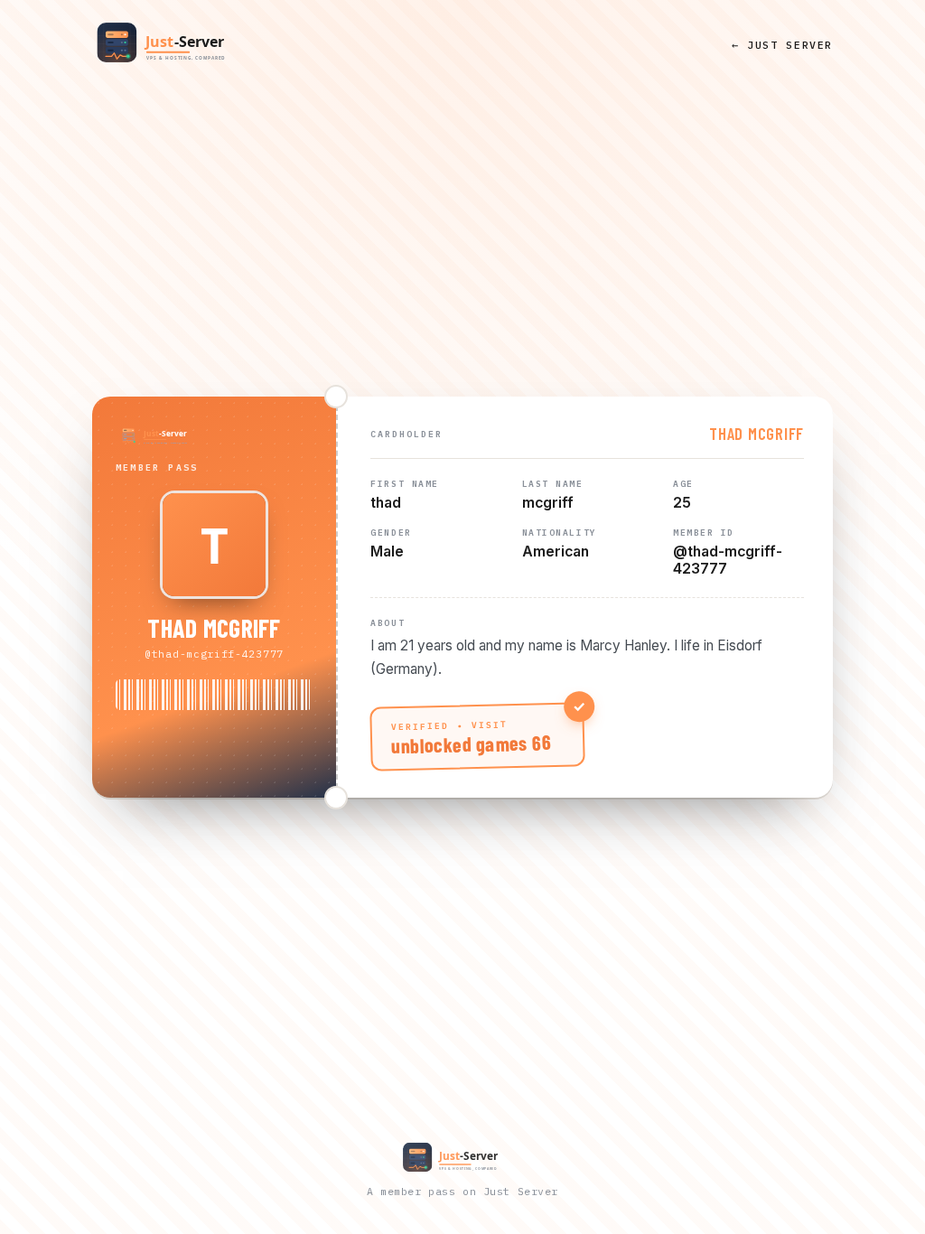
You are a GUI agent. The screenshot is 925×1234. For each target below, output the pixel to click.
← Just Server (782, 44)
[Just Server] (178, 44)
